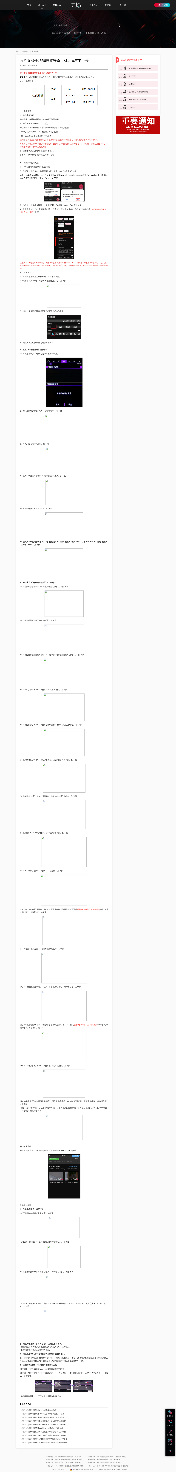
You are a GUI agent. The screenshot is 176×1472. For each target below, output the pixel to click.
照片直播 (56, 33)
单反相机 (89, 33)
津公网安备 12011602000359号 (83, 1469)
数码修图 (101, 33)
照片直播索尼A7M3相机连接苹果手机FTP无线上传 (44, 1443)
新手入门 (42, 5)
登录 (158, 5)
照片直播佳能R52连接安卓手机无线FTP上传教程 (43, 1425)
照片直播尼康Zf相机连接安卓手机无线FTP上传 (42, 1417)
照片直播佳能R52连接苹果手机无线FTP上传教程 (43, 1421)
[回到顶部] (170, 1451)
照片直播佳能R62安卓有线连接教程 (38, 1410)
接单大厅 (93, 5)
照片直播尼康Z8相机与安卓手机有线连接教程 (42, 1428)
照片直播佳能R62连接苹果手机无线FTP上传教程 (43, 1432)
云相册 (67, 33)
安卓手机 (78, 33)
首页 (29, 5)
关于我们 (123, 5)
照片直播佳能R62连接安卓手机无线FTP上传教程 (43, 1435)
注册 (166, 5)
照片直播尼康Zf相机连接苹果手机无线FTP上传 (42, 1414)
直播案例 (108, 5)
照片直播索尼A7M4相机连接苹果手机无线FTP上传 (44, 1439)
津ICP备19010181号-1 (56, 1469)
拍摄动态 (57, 5)
